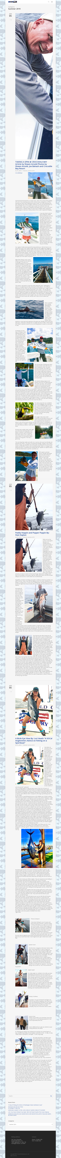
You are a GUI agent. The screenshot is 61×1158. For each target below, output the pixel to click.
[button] (52, 2)
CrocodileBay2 (18, 173)
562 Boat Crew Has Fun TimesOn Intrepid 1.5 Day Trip (15, 1107)
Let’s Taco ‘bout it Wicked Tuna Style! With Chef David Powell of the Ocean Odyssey (28, 1112)
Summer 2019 (31, 170)
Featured (25, 170)
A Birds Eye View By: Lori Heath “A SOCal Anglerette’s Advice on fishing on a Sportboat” (33, 740)
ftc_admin (19, 170)
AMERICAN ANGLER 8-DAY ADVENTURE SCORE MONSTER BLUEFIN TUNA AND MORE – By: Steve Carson (30, 1114)
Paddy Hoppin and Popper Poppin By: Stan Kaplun (32, 533)
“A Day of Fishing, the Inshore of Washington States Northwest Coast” (25, 1105)
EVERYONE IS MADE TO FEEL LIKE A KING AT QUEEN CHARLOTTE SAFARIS (26, 1110)
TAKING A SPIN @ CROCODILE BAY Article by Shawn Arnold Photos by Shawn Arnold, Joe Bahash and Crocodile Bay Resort (33, 165)
